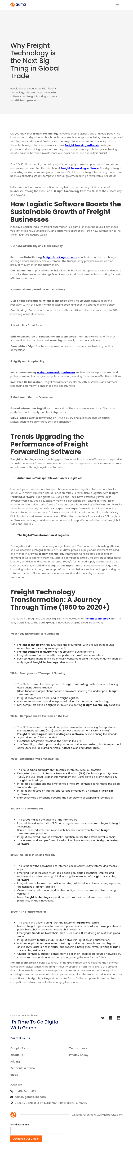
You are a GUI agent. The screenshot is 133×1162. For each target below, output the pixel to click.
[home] (18, 4)
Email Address (19, 1124)
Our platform (19, 1048)
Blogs (14, 1075)
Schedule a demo (22, 1068)
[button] (117, 5)
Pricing (15, 1062)
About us (16, 1055)
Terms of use (78, 1048)
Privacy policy (78, 1055)
